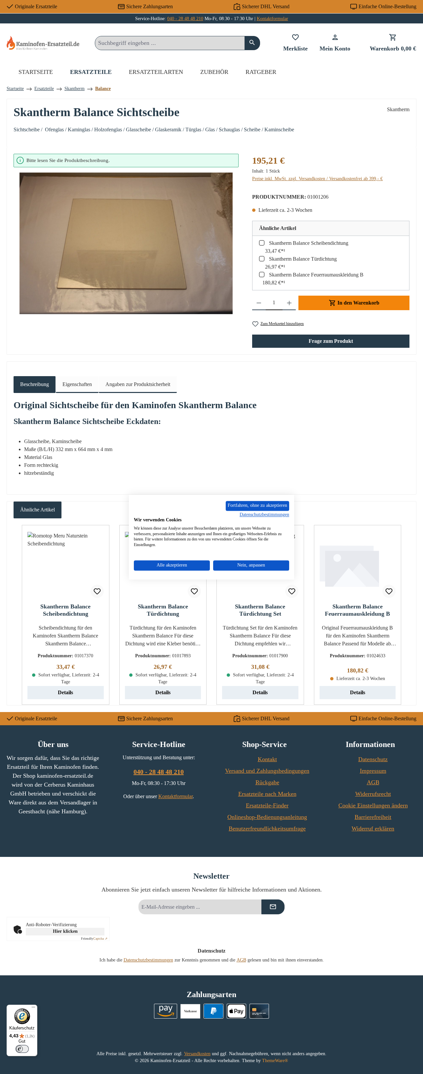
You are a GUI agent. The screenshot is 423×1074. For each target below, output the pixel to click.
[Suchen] (252, 43)
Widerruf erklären (373, 828)
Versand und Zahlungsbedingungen (267, 770)
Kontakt (267, 759)
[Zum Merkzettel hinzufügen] (97, 591)
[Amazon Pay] (165, 1011)
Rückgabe (267, 782)
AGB (373, 782)
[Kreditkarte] (259, 1011)
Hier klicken (65, 931)
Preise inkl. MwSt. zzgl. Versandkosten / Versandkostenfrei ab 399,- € (317, 178)
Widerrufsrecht (373, 794)
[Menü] (33, 1009)
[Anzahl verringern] (259, 303)
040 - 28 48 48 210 (185, 18)
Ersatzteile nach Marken (267, 794)
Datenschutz (373, 759)
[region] (126, 234)
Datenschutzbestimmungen (148, 960)
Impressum (373, 770)
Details (65, 692)
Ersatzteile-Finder (267, 805)
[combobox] (170, 43)
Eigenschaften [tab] (77, 384)
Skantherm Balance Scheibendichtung (308, 243)
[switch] (22, 1049)
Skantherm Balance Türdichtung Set (260, 610)
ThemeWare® (275, 1060)
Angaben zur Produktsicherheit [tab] (137, 384)
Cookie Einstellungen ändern (373, 805)
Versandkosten (197, 1053)
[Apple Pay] (236, 1011)
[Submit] (273, 906)
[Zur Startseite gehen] (43, 42)
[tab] (35, 384)
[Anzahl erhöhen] (289, 303)
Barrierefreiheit (373, 817)
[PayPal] (213, 1011)
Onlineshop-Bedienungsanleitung (267, 817)
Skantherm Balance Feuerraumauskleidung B (316, 274)
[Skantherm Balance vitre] (126, 243)
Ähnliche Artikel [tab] (37, 509)
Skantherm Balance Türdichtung (303, 259)
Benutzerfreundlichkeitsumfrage (267, 828)
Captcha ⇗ (94, 938)
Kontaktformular (272, 18)
